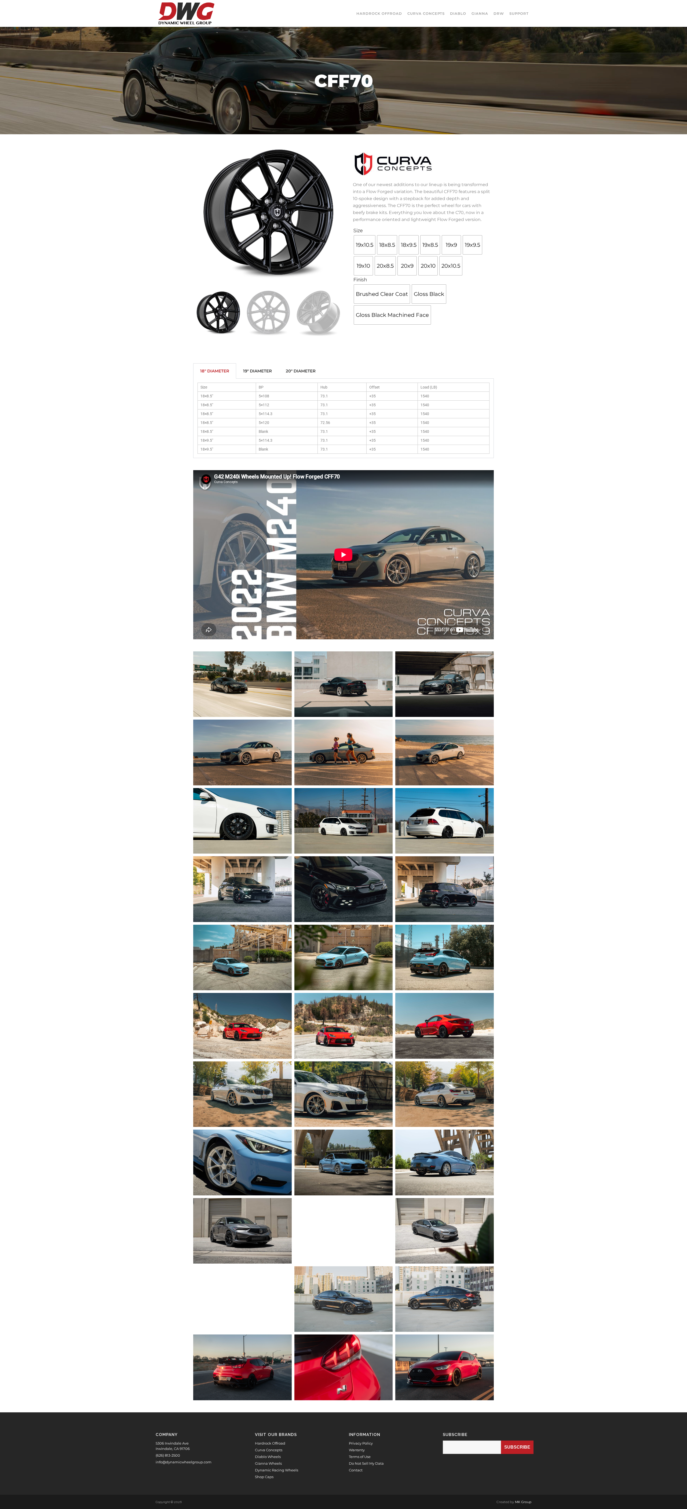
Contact (356, 1470)
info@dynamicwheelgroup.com (183, 1462)
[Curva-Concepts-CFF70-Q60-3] (242, 1162)
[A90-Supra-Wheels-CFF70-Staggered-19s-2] (343, 684)
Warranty (357, 1450)
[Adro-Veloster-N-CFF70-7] (343, 1367)
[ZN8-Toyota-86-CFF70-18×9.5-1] (242, 1025)
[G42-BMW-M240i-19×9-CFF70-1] (242, 752)
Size (358, 230)
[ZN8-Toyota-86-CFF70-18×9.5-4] (343, 1025)
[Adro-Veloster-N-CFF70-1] (444, 1367)
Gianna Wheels (268, 1463)
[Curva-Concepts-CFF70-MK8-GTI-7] (343, 889)
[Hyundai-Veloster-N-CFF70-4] (343, 957)
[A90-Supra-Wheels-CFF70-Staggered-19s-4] (242, 684)
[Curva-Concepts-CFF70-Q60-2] (444, 1162)
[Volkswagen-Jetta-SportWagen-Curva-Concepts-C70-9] (242, 821)
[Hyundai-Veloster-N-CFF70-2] (444, 957)
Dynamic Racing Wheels (276, 1470)
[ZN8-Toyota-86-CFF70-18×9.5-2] (444, 1025)
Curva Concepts (268, 1450)
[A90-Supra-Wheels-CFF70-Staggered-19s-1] (444, 684)
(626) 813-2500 (168, 1455)
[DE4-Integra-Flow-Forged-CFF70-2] (343, 1231)
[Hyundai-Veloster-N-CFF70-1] (242, 957)
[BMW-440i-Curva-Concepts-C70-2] (444, 1299)
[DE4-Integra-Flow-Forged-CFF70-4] (444, 1231)
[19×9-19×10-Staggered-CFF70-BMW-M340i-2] (444, 1094)
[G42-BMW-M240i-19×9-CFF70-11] (343, 752)
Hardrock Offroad (270, 1443)
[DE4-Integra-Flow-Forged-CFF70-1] (242, 1231)
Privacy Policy (361, 1443)
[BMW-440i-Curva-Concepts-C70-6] (242, 1299)
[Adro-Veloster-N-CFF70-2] (242, 1367)
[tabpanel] (343, 418)
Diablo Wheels (268, 1456)
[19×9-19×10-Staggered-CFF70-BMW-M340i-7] (343, 1094)
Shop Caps (264, 1477)
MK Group (523, 1502)
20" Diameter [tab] (301, 370)
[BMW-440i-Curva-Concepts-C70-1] (343, 1299)
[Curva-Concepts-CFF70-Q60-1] (343, 1162)
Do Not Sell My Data (366, 1463)
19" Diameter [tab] (257, 370)
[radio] (364, 244)
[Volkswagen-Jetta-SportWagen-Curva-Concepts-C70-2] (444, 821)
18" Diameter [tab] (214, 370)
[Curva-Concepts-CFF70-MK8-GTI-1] (242, 889)
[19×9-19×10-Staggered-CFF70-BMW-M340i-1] (242, 1094)
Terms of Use (360, 1456)
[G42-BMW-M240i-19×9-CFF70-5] (444, 752)
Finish (360, 279)
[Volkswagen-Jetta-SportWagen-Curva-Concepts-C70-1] (343, 821)
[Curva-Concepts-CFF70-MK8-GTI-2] (444, 889)
